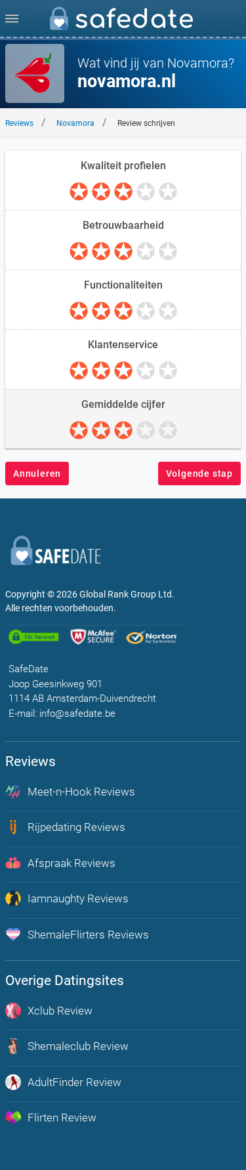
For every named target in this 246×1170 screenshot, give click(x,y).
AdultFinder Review (74, 1082)
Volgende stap (199, 473)
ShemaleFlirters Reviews (88, 934)
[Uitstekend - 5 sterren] (168, 192)
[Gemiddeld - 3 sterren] (123, 192)
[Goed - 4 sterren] (145, 192)
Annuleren (37, 473)
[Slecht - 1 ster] (79, 192)
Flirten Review (62, 1117)
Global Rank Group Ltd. (126, 594)
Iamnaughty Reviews (78, 898)
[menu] (11, 18)
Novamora (75, 123)
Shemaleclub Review (78, 1046)
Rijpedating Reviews (76, 827)
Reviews (19, 123)
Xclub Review (60, 1010)
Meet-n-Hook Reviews (81, 791)
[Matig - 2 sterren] (101, 192)
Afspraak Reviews (71, 863)
